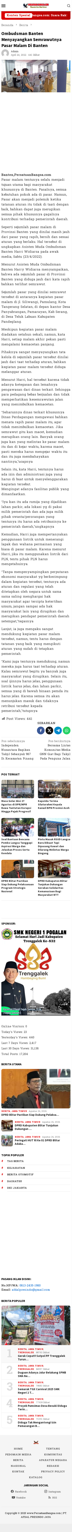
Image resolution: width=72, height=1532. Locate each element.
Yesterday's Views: (15, 1037)
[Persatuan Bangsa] (36, 5)
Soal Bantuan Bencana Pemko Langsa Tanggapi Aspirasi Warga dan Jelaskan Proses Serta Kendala (16, 846)
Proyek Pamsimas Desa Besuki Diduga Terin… (42, 1407)
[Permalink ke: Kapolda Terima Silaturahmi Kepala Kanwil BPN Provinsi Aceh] (54, 789)
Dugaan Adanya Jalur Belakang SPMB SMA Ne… (42, 1374)
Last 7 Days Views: (15, 1043)
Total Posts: (10, 1054)
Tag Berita (15, 1161)
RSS (54, 1497)
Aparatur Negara (53, 1460)
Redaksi (53, 1466)
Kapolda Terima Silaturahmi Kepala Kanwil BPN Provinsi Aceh (54, 804)
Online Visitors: (13, 1026)
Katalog (35, 1477)
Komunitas (53, 1454)
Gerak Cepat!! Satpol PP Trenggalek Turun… (41, 1357)
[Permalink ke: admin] (5, 53)
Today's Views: (12, 1032)
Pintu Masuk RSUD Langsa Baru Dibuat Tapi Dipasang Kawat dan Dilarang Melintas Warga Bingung (54, 846)
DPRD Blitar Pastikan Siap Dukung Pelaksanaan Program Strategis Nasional (17, 886)
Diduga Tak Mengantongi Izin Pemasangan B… (37, 1424)
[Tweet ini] (49, 730)
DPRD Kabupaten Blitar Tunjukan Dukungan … (36, 1127)
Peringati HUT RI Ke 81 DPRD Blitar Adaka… (37, 1142)
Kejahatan (16, 1168)
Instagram (54, 1491)
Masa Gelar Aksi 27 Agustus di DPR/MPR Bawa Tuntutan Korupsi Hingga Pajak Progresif (16, 806)
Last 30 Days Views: (16, 1048)
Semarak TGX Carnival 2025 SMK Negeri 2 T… (39, 1390)
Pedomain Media (18, 1454)
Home (18, 1448)
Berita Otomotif (20, 1174)
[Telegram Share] (58, 730)
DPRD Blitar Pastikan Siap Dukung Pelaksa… (30, 1115)
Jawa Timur (19, 1111)
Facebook (21, 1491)
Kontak (18, 1471)
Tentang (53, 1448)
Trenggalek (26, 1352)
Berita (5, 1111)
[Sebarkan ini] (41, 730)
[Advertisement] (36, 132)
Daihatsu (14, 1181)
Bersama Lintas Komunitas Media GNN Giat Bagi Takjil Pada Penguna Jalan (55, 750)
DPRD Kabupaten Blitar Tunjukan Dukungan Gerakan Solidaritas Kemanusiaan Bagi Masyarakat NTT (52, 888)
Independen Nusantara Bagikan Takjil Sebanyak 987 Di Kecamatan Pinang (17, 750)
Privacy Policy (53, 1471)
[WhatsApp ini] (66, 730)
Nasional (18, 1466)
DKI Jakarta (17, 1188)
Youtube (21, 1497)
